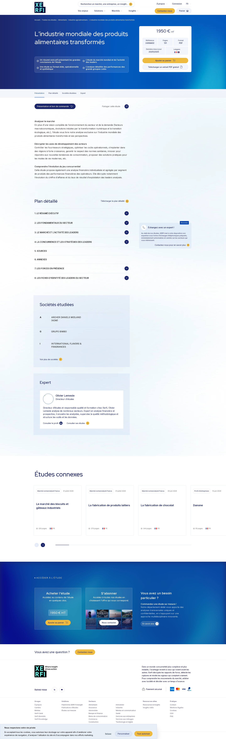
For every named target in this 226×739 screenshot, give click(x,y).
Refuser (108, 734)
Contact (173, 705)
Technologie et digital (124, 722)
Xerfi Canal (39, 713)
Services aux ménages (125, 719)
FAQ (171, 716)
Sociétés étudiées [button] (69, 93)
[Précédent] (37, 545)
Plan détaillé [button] (53, 93)
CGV (171, 713)
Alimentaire (62, 20)
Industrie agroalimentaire (78, 20)
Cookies (173, 710)
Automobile (93, 710)
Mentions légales (176, 708)
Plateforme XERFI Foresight (72, 705)
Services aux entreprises (125, 716)
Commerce (93, 719)
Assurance (93, 708)
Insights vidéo (148, 708)
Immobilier (120, 705)
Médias (37, 710)
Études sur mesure (69, 710)
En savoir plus (148, 624)
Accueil (37, 20)
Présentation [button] (39, 93)
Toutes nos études (49, 20)
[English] (178, 52)
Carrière (38, 708)
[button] (100, 12)
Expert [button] (83, 93)
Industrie (119, 708)
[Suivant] (43, 545)
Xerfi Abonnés (40, 716)
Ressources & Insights (151, 705)
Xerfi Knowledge (41, 719)
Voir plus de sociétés (49, 359)
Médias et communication (126, 710)
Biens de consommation (98, 716)
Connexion (177, 4)
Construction (93, 722)
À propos (38, 705)
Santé (118, 713)
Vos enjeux (83, 11)
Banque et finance (96, 713)
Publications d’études (70, 708)
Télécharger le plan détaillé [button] (113, 201)
